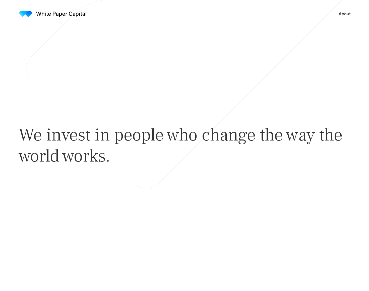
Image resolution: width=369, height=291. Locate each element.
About (345, 13)
